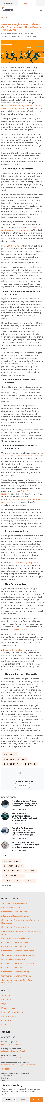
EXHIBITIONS (11, 861)
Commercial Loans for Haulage (16, 972)
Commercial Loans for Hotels (15, 942)
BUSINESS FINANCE (15, 759)
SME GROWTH (12, 764)
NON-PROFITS (12, 871)
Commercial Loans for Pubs (14, 947)
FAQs (3, 1025)
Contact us (6, 1020)
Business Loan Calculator (13, 959)
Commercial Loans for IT (12, 967)
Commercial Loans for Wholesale (16, 976)
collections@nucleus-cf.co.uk (13, 1051)
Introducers (8, 3)
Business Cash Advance (14, 650)
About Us (5, 995)
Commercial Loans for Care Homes (17, 955)
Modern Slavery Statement (14, 1012)
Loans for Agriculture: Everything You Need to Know (21, 932)
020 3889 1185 (6, 1069)
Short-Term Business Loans (14, 903)
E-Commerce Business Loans (15, 938)
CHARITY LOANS (13, 866)
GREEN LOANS (12, 881)
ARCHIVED (10, 754)
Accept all (36, 1099)
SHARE (22, 785)
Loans (26, 3)
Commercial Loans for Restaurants (17, 951)
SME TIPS (30, 764)
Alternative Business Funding (15, 916)
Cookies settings (9, 1099)
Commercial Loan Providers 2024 (17, 912)
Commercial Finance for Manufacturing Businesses (20, 921)
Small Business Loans (11, 907)
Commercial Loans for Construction (18, 963)
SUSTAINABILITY (13, 876)
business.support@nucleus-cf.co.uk (15, 1058)
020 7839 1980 (8, 1037)
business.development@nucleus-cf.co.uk (18, 1065)
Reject (22, 1099)
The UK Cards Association (24, 629)
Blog (3, 17)
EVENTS (30, 881)
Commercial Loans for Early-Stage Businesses (17, 981)
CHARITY (30, 871)
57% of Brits (13, 246)
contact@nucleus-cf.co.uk (12, 1044)
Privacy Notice (8, 1008)
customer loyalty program (24, 563)
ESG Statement (8, 1016)
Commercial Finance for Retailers (17, 927)
